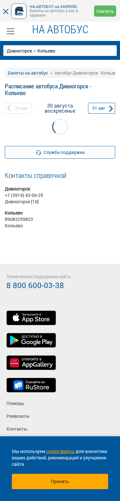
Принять (60, 481)
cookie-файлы (60, 451)
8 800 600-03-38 (35, 285)
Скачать (105, 11)
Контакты (16, 429)
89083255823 (19, 219)
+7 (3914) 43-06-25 (24, 195)
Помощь (15, 403)
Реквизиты (17, 416)
